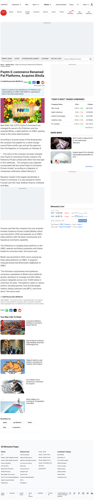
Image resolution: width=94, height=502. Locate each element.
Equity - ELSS (42, 452)
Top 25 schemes (24, 454)
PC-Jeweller (55, 124)
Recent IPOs (4, 469)
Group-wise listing (6, 463)
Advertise (12, 493)
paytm (5, 422)
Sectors (19, 12)
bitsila (30, 422)
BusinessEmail (61, 5)
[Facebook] (79, 494)
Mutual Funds (27, 12)
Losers (54, 12)
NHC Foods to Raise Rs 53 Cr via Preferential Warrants (83, 140)
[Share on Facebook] (33, 82)
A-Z (2, 454)
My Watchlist (89, 12)
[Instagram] (83, 494)
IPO (2, 466)
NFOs (21, 480)
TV (78, 5)
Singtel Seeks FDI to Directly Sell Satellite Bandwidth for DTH (83, 154)
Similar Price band (5, 471)
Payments (15, 5)
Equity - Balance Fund (44, 460)
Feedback (40, 493)
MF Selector (23, 483)
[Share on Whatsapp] (29, 82)
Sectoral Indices (61, 471)
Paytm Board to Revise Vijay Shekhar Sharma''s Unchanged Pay (35, 342)
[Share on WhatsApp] (70, 494)
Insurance (36, 12)
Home (5, 5)
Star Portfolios (70, 12)
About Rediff (2, 494)
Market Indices (61, 469)
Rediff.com (65, 493)
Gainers (45, 12)
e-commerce (16, 427)
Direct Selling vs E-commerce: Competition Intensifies (35, 401)
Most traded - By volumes (8, 474)
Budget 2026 (42, 468)
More (85, 5)
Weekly (11, 457)
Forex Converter (61, 466)
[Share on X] (74, 494)
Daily (7, 457)
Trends (61, 12)
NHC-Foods (55, 108)
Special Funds (24, 471)
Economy (45, 58)
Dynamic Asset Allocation (27, 477)
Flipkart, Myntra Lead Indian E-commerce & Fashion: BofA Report (34, 362)
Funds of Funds (24, 469)
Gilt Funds (23, 466)
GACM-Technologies (58, 116)
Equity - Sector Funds (44, 457)
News (35, 5)
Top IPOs (6, 466)
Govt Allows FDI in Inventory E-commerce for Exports (34, 382)
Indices (11, 12)
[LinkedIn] (92, 494)
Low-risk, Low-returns (26, 463)
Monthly (16, 457)
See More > (89, 127)
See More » (89, 166)
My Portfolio (79, 12)
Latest (16, 58)
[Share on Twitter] (38, 82)
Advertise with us (62, 477)
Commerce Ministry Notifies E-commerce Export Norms (34, 323)
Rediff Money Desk (8, 81)
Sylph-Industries (57, 112)
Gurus (71, 5)
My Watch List (61, 457)
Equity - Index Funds (44, 454)
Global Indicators (61, 463)
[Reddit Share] (42, 82)
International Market (30, 58)
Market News (7, 58)
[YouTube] (88, 494)
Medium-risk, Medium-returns (28, 460)
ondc (4, 427)
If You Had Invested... (63, 460)
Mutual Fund (56, 58)
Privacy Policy (22, 494)
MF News (41, 466)
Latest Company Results (7, 480)
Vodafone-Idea (56, 120)
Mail (26, 5)
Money (46, 5)
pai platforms (17, 422)
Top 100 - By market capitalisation (10, 477)
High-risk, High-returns (26, 457)
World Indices (61, 474)
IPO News (10, 469)
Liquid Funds (23, 474)
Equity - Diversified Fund (45, 463)
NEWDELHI (19, 81)
